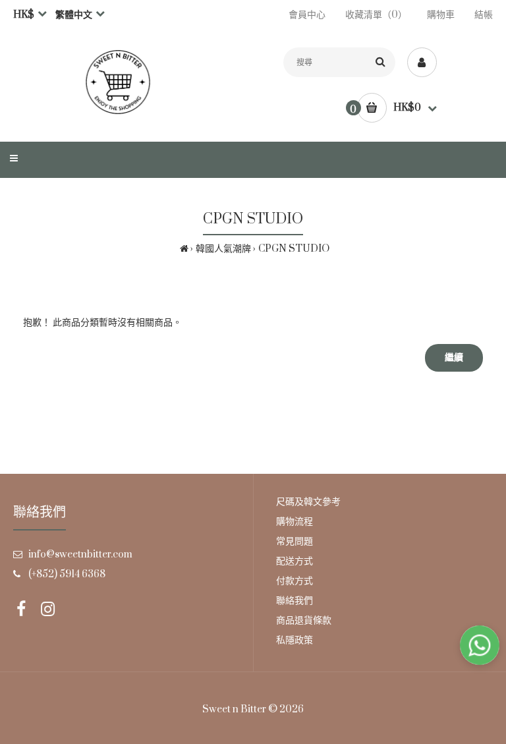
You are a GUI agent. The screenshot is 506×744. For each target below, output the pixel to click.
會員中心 (307, 15)
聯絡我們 (294, 600)
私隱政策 (294, 640)
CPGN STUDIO (293, 249)
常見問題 (294, 541)
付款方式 (294, 581)
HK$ (23, 15)
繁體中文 (73, 15)
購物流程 (294, 521)
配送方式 (294, 561)
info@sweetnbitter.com (80, 554)
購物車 (441, 15)
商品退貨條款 (303, 620)
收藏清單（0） (376, 15)
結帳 (483, 15)
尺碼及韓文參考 (308, 502)
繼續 (454, 357)
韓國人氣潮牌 (223, 249)
